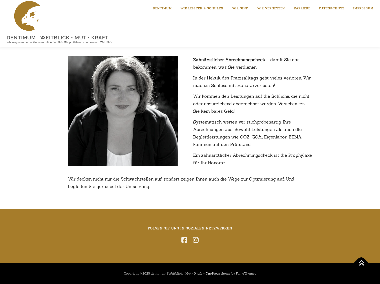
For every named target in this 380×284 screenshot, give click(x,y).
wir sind (240, 8)
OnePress (213, 273)
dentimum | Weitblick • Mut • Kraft (57, 38)
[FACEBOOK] (184, 240)
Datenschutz (331, 8)
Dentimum (162, 8)
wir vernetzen (271, 8)
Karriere (302, 8)
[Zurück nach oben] (361, 263)
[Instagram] (196, 240)
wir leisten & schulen (202, 8)
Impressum (363, 8)
